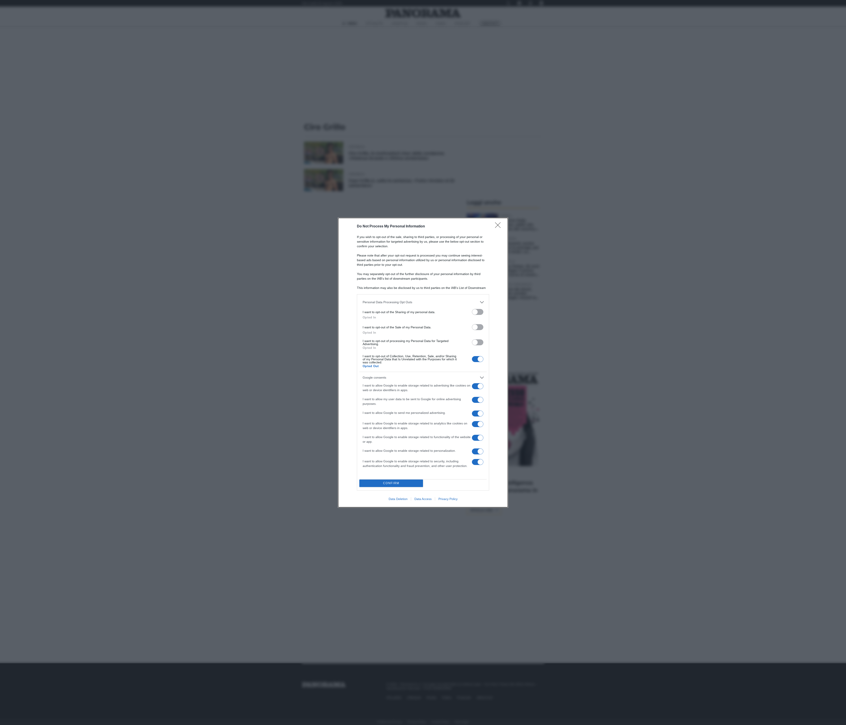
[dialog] (423, 362)
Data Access (423, 499)
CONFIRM (391, 483)
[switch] (477, 312)
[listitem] (423, 302)
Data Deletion (398, 499)
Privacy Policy (448, 499)
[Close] (499, 226)
